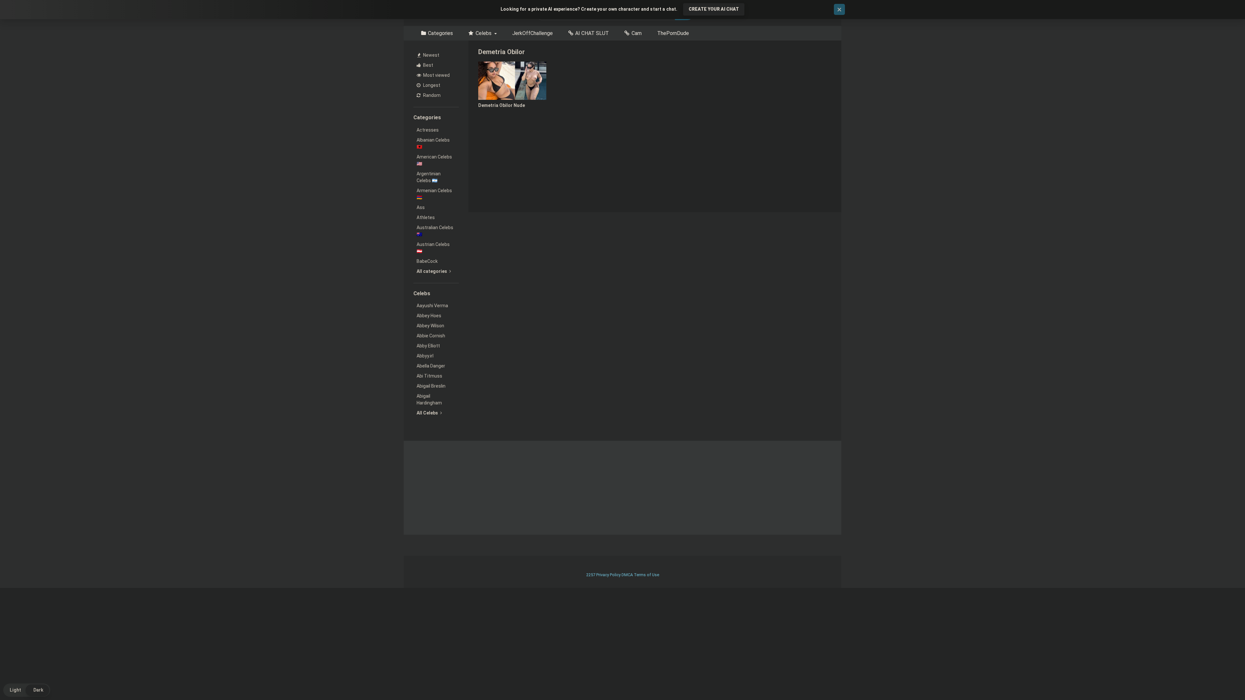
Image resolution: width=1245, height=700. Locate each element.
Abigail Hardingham (429, 399)
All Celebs (428, 412)
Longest (431, 85)
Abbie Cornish (431, 335)
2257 (590, 574)
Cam (637, 33)
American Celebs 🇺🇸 (434, 160)
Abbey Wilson (430, 325)
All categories (432, 271)
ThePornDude (673, 33)
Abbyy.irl (425, 355)
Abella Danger (431, 365)
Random (431, 95)
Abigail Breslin (431, 386)
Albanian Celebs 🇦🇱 (433, 143)
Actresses (428, 130)
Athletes (426, 217)
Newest (430, 55)
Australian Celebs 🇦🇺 (435, 231)
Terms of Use (646, 574)
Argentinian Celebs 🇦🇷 (429, 177)
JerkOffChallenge (532, 33)
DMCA (627, 574)
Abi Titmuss (429, 376)
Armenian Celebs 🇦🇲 (434, 194)
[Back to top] (1223, 680)
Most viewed (436, 75)
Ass (421, 207)
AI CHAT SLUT (592, 33)
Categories (440, 33)
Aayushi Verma (432, 305)
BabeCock (427, 261)
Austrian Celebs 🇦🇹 (433, 248)
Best (427, 65)
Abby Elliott (428, 345)
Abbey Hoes (429, 315)
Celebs (484, 33)
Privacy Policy (608, 574)
